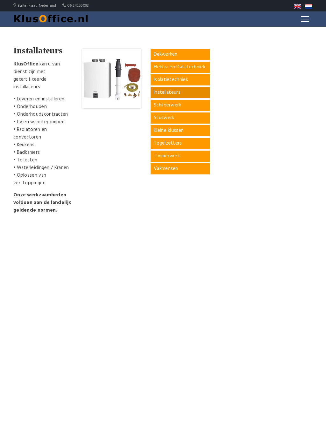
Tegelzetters (168, 143)
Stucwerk (164, 118)
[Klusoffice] (51, 19)
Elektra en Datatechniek (179, 67)
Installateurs (167, 92)
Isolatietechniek (171, 80)
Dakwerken (166, 54)
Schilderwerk (167, 105)
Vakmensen (166, 169)
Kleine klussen (169, 130)
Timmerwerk (167, 156)
